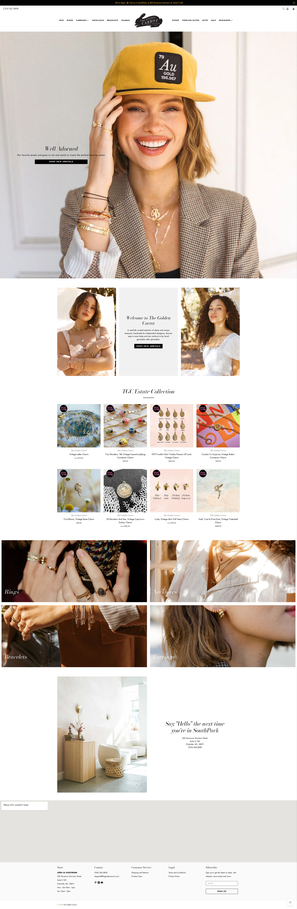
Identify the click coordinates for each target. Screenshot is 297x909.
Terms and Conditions (177, 872)
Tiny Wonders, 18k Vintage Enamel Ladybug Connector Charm (125, 456)
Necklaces (98, 20)
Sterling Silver (190, 20)
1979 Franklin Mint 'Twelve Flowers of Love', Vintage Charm (171, 456)
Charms (125, 20)
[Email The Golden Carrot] (102, 883)
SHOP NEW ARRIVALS (61, 161)
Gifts (205, 20)
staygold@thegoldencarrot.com (106, 876)
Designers (224, 20)
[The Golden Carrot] (148, 20)
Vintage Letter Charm (78, 454)
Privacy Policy (174, 876)
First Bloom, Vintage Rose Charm (79, 519)
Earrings (81, 20)
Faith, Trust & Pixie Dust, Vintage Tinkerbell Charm (218, 521)
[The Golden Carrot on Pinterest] (95, 883)
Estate (175, 20)
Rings (70, 20)
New (61, 20)
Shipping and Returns (139, 872)
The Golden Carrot (70, 904)
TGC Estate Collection (148, 391)
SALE (213, 20)
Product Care (136, 876)
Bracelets (112, 20)
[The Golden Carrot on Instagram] (99, 883)
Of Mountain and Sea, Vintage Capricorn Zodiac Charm (125, 521)
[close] (293, 2)
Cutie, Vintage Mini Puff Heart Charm (172, 519)
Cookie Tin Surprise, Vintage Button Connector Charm (218, 456)
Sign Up (221, 891)
